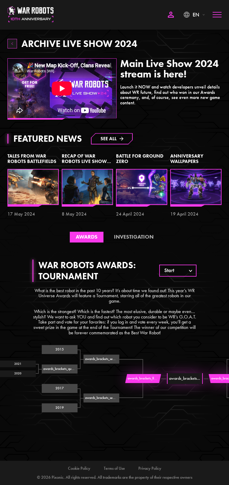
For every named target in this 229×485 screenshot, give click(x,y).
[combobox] (177, 271)
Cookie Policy (79, 468)
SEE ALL (108, 138)
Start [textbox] (169, 271)
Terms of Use (114, 468)
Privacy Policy (149, 468)
